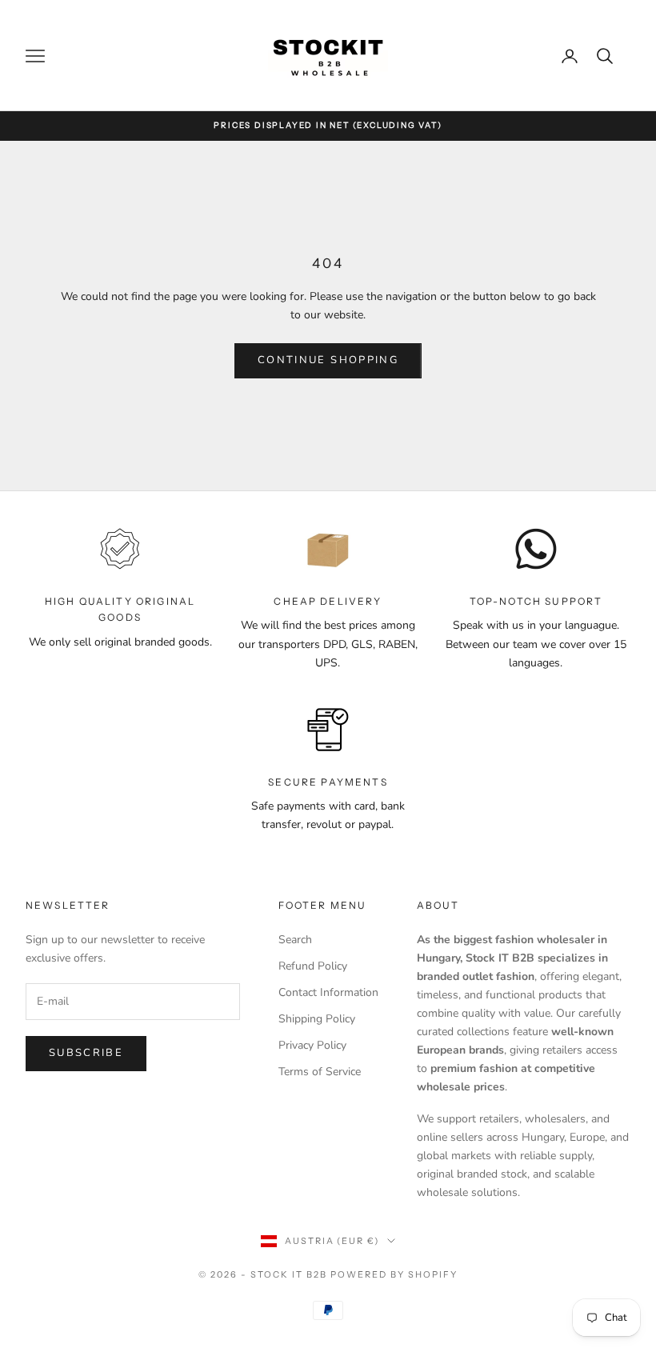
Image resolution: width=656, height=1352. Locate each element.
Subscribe (86, 1053)
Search (295, 939)
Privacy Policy (312, 1045)
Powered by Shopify (394, 1274)
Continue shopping (328, 360)
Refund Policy (312, 966)
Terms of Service (319, 1071)
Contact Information (328, 992)
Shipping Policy (316, 1018)
